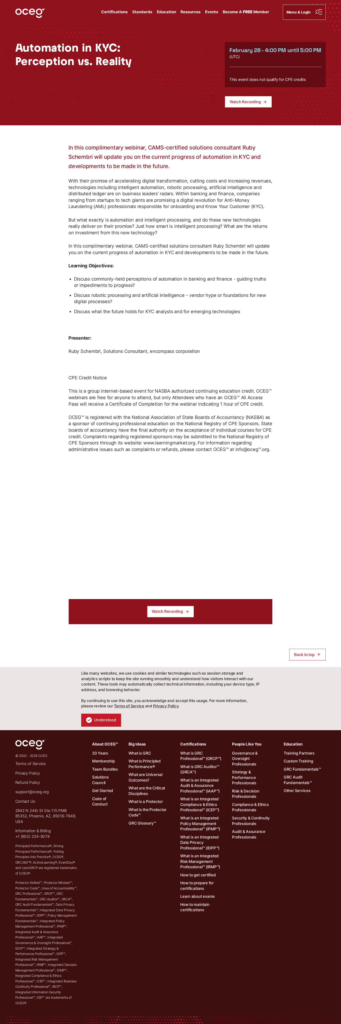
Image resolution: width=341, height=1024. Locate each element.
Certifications (114, 12)
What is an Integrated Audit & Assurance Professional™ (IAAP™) (200, 785)
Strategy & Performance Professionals (244, 777)
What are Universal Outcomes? (146, 777)
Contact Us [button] (25, 801)
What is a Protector (146, 801)
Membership (103, 761)
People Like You (246, 744)
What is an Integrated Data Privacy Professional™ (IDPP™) (199, 842)
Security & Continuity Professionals (251, 821)
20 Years (100, 753)
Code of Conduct (100, 801)
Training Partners (299, 753)
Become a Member (246, 12)
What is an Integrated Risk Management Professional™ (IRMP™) (200, 861)
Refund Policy (27, 782)
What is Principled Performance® (145, 764)
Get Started (102, 790)
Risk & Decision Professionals (245, 794)
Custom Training (298, 761)
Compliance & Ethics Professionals (250, 807)
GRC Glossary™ (142, 823)
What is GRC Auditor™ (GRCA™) (199, 769)
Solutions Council (100, 780)
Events (211, 12)
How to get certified (198, 875)
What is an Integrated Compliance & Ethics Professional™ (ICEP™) (199, 804)
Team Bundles (105, 769)
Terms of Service (129, 706)
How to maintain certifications (194, 907)
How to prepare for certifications (197, 886)
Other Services (297, 790)
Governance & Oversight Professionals (245, 758)
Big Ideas (137, 744)
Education (166, 12)
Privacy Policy (166, 706)
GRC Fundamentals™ (302, 769)
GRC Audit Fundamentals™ (298, 780)
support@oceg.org (32, 791)
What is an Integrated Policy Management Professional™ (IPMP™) (200, 823)
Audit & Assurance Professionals (248, 834)
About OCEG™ (105, 744)
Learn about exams (197, 896)
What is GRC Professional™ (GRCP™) (200, 756)
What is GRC (140, 753)
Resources (190, 12)
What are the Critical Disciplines (147, 791)
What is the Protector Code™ (147, 812)
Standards (142, 12)
